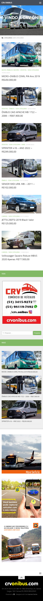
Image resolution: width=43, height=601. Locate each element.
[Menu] (40, 2)
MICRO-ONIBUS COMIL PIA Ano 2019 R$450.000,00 (19, 372)
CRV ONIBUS (6, 2)
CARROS (4, 216)
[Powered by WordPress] (14, 594)
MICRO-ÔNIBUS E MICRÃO (10, 70)
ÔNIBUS (11, 109)
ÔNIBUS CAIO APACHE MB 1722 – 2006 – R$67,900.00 (20, 397)
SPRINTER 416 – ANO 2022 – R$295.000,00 (17, 421)
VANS (23, 145)
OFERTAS (23, 70)
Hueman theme (32, 594)
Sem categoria (33, 70)
